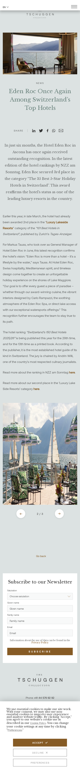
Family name (13, 615)
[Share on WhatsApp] (55, 131)
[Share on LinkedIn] (35, 131)
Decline (38, 752)
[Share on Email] (62, 131)
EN (4, 7)
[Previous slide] (20, 513)
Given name (13, 602)
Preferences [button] (15, 730)
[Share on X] (42, 131)
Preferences (40, 762)
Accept (37, 742)
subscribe (40, 651)
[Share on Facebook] (49, 131)
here (72, 372)
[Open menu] (74, 7)
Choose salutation (19, 596)
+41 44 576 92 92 (44, 697)
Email (9, 627)
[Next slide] (59, 513)
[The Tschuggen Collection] (40, 12)
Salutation (12, 590)
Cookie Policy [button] (38, 722)
